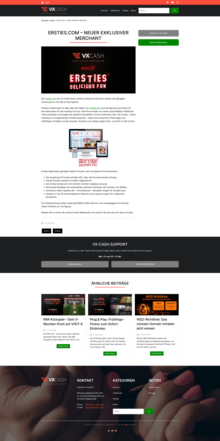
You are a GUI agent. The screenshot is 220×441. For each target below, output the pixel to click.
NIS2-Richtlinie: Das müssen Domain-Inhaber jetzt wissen (156, 323)
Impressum (100, 425)
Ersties (57, 231)
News (52, 20)
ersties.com (50, 98)
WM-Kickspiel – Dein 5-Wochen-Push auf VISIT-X (63, 321)
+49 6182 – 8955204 (94, 404)
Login (47, 2)
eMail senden (75, 264)
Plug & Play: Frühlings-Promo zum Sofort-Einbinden (107, 323)
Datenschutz (110, 425)
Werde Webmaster (158, 42)
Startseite (44, 20)
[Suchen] (175, 10)
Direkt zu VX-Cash (158, 33)
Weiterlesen (64, 346)
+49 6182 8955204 (145, 264)
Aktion (46, 231)
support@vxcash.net (94, 407)
